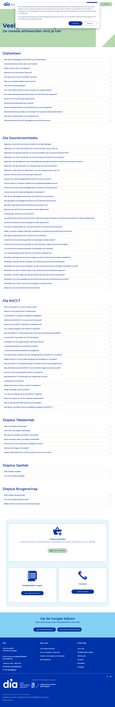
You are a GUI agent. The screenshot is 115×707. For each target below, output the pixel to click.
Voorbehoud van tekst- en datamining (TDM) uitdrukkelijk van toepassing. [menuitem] (26, 697)
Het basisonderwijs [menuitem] (47, 648)
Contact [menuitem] (81, 660)
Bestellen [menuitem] (81, 663)
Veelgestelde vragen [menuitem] (85, 652)
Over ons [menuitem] (81, 648)
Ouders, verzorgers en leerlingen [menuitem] (52, 656)
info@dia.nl (12, 670)
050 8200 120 (16, 666)
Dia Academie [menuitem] (45, 660)
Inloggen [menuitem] (81, 667)
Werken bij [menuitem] (82, 656)
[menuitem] (11, 694)
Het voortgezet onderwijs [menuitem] (49, 652)
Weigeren (90, 23)
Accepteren (75, 23)
